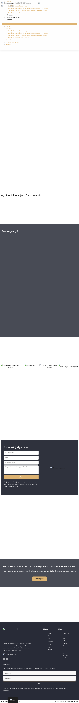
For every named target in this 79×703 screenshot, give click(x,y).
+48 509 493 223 (11, 655)
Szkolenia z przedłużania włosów (18, 13)
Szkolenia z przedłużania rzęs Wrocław (20, 6)
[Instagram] (7, 659)
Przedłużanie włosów (14, 17)
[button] (39, 24)
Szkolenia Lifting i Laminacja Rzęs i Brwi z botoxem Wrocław (27, 10)
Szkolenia (10, 3)
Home (9, 1)
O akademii (10, 15)
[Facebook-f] (4, 659)
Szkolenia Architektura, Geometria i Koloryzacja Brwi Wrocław (28, 8)
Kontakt (9, 20)
